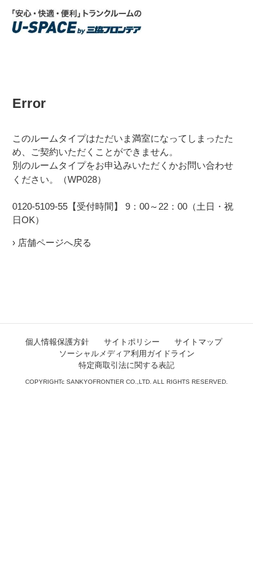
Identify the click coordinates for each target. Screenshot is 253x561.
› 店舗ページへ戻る (51, 243)
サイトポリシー (132, 341)
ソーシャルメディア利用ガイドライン (127, 353)
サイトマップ (198, 341)
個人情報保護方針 (57, 341)
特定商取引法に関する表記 (126, 365)
